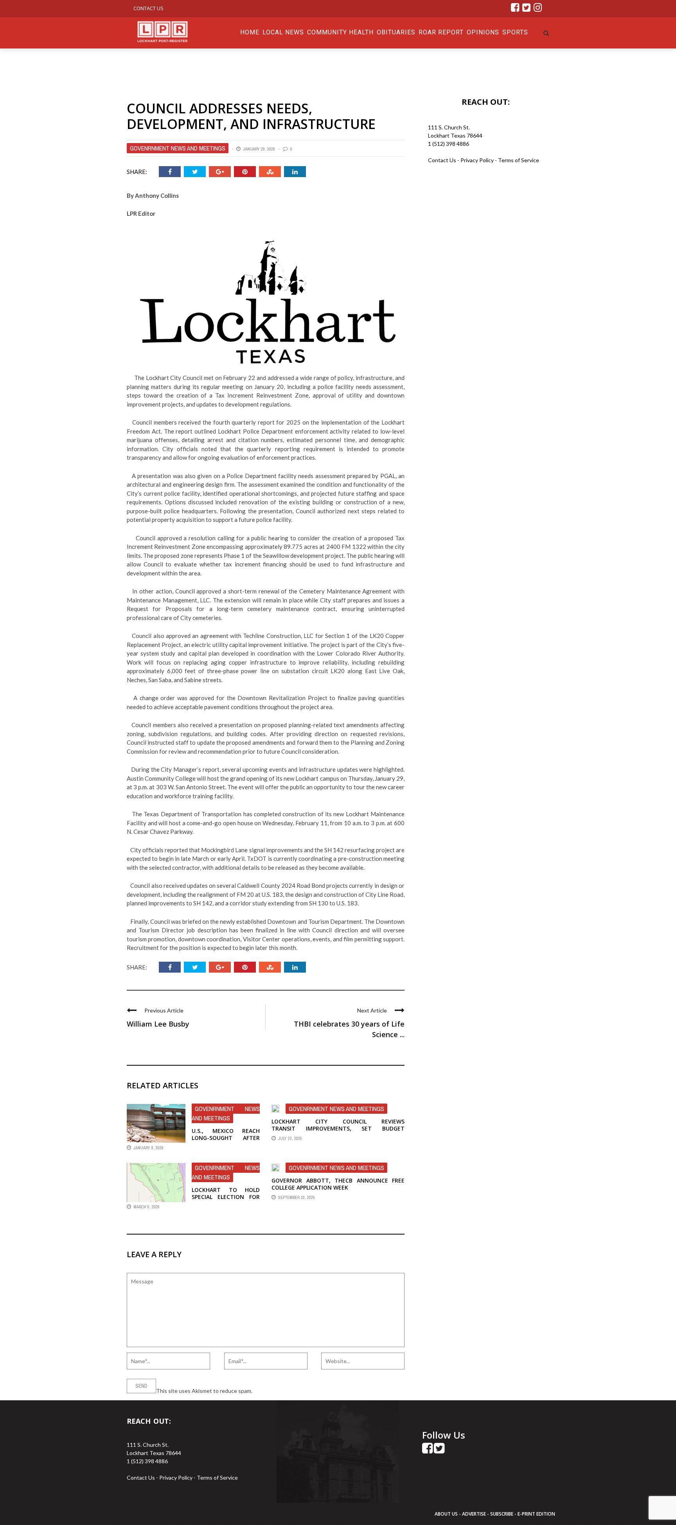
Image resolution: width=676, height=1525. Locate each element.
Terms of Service (518, 160)
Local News (283, 32)
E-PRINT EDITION (536, 1514)
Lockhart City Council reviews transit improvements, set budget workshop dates (338, 1128)
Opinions (483, 32)
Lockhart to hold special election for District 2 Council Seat (226, 1200)
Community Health (340, 32)
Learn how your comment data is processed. (307, 1390)
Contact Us (148, 8)
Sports (515, 32)
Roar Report (441, 32)
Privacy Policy (477, 160)
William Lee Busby (158, 1024)
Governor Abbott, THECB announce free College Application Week (338, 1184)
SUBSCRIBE (502, 1514)
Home (249, 32)
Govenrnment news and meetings (177, 148)
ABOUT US (447, 1514)
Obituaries (396, 32)
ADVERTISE (474, 1514)
